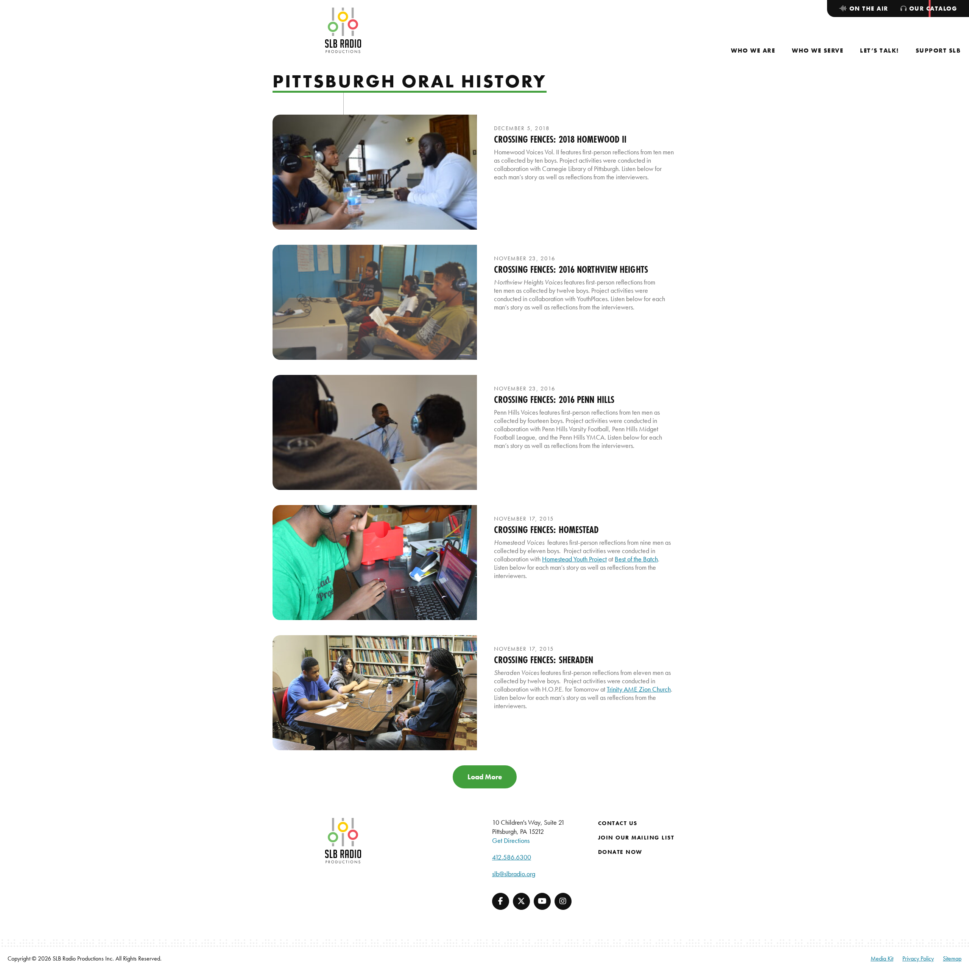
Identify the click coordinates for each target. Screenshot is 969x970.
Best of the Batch (636, 559)
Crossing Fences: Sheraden (544, 659)
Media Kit (882, 958)
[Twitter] (521, 901)
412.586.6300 (511, 857)
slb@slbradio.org (513, 873)
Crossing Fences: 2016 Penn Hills (554, 399)
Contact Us (617, 823)
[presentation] (375, 172)
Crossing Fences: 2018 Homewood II (560, 139)
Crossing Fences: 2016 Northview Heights (571, 269)
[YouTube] (542, 901)
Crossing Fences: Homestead (546, 529)
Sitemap (952, 958)
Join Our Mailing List (636, 837)
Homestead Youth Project (574, 559)
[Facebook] (500, 901)
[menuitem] (753, 50)
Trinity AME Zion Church (639, 689)
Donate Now (620, 852)
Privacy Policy (918, 958)
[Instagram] (563, 901)
